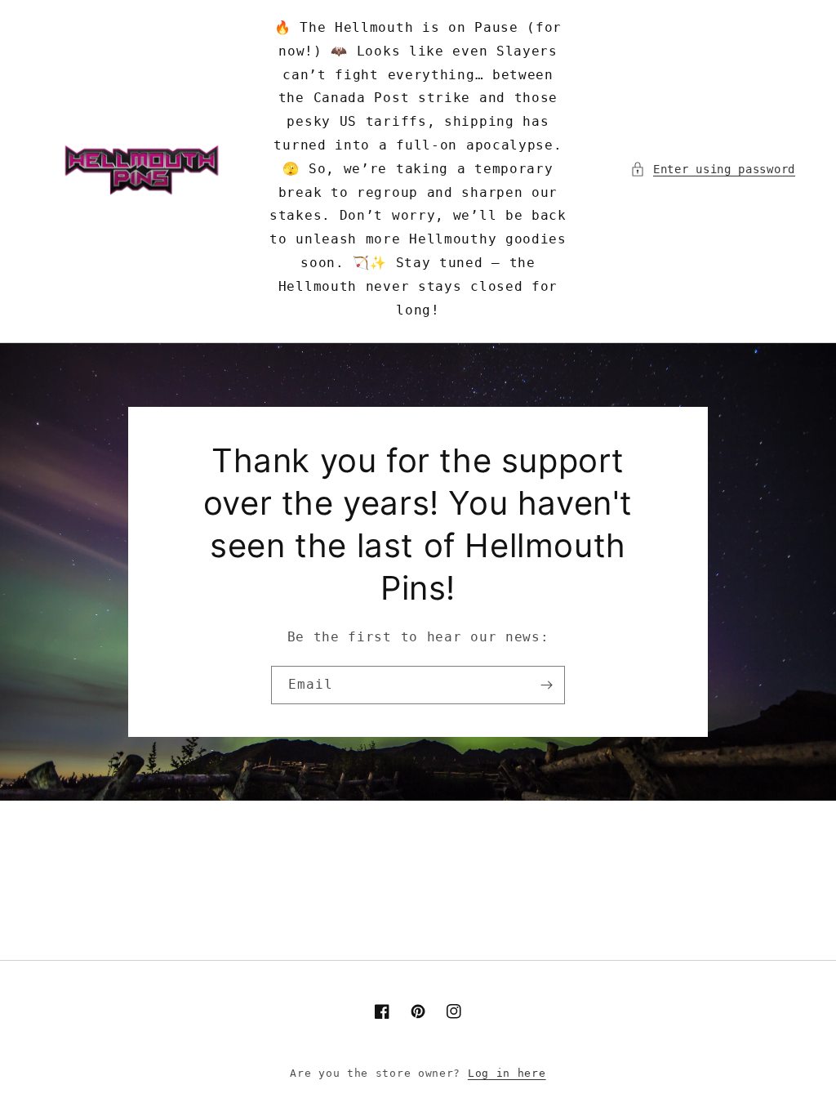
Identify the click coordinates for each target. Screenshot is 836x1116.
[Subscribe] (546, 685)
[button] (712, 169)
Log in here (507, 1073)
